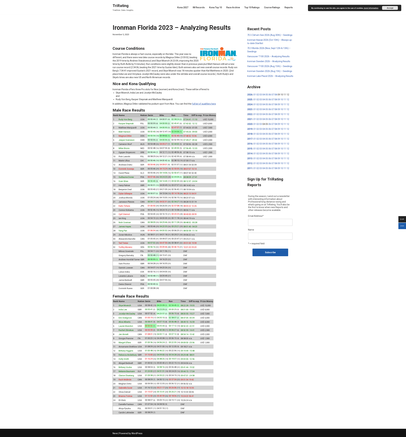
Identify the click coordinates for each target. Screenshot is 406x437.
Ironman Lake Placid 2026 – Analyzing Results (270, 76)
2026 (249, 94)
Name (251, 229)
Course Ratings (272, 7)
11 (285, 99)
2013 (249, 158)
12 (288, 99)
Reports (289, 7)
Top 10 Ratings (252, 7)
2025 (249, 99)
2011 (249, 168)
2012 (249, 163)
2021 (249, 119)
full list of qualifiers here (204, 104)
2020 (249, 124)
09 (279, 99)
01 (254, 94)
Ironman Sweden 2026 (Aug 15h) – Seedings (269, 71)
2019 (249, 129)
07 (273, 94)
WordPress (136, 433)
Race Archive (233, 7)
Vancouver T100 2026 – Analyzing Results (268, 56)
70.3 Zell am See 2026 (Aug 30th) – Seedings (269, 35)
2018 (249, 134)
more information (371, 8)
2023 (249, 109)
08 (276, 94)
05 (266, 94)
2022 (249, 114)
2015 (249, 148)
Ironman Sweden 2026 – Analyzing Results (268, 61)
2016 (249, 143)
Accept (390, 7)
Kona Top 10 (215, 7)
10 (282, 99)
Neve (115, 433)
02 (257, 94)
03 (260, 94)
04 (263, 94)
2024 (249, 104)
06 (269, 94)
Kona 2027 (182, 7)
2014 (249, 153)
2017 (249, 139)
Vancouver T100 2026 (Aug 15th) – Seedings (269, 66)
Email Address (256, 216)
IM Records (199, 7)
